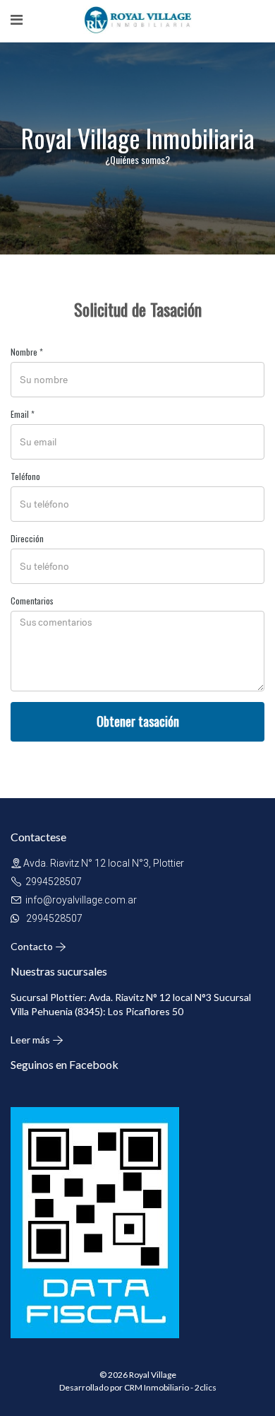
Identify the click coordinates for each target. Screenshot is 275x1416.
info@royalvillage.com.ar (81, 900)
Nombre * (27, 352)
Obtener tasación (138, 721)
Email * (23, 414)
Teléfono (25, 476)
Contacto (33, 946)
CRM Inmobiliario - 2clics (170, 1387)
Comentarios (32, 601)
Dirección (27, 538)
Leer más (31, 1040)
